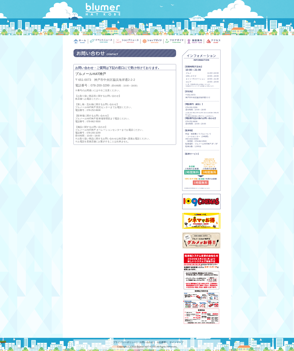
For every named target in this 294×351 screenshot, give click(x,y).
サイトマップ (176, 342)
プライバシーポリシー (124, 342)
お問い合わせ (146, 342)
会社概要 (161, 342)
